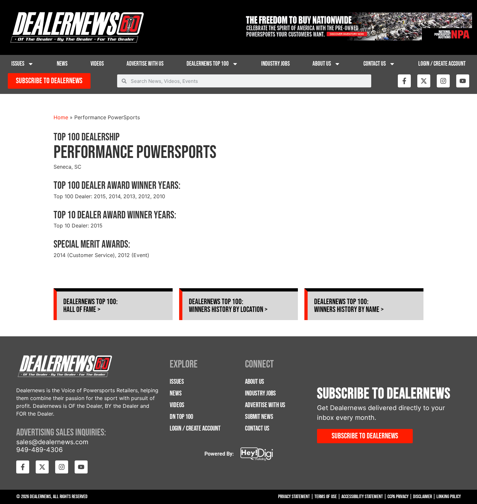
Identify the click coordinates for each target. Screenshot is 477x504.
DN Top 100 (181, 417)
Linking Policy (448, 497)
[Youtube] (462, 80)
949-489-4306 (39, 450)
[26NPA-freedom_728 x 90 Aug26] (357, 38)
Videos (97, 64)
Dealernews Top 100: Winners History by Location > (228, 305)
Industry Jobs (275, 64)
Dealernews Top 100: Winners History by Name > (349, 305)
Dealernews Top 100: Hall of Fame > (90, 305)
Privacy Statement (294, 497)
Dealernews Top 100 (208, 64)
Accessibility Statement (362, 497)
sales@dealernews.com (52, 442)
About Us (321, 64)
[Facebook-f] (404, 80)
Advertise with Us (145, 64)
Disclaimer (422, 497)
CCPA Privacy (398, 497)
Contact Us (374, 64)
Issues (17, 64)
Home (61, 117)
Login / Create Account (442, 64)
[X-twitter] (423, 80)
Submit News (259, 417)
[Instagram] (443, 80)
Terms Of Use (325, 497)
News (62, 64)
